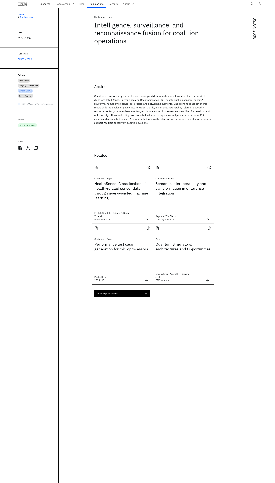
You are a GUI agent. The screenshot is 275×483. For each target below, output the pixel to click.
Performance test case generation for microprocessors (121, 246)
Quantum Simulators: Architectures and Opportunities (183, 246)
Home (21, 14)
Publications (26, 17)
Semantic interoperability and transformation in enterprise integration (180, 188)
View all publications (107, 293)
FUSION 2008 (254, 27)
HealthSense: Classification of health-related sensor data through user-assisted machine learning (121, 190)
